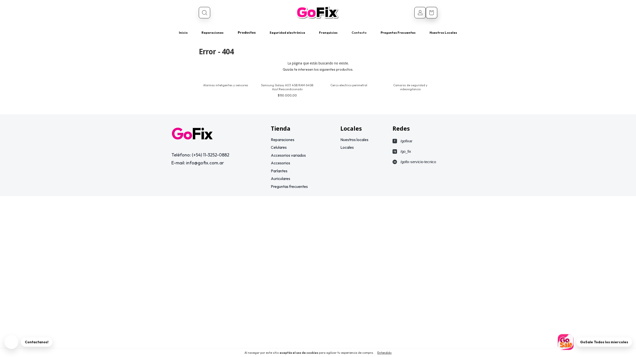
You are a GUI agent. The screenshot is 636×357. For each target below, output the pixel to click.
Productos (247, 32)
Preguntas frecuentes (289, 186)
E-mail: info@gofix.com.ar (197, 163)
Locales (347, 147)
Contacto (359, 32)
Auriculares (280, 178)
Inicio (183, 32)
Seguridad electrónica (287, 32)
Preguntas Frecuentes (398, 32)
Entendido (384, 353)
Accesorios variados (288, 155)
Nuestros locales (354, 139)
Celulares (279, 147)
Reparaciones (212, 32)
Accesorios (280, 162)
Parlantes (279, 170)
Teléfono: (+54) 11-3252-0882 (200, 155)
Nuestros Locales (443, 32)
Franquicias (328, 32)
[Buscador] (204, 12)
